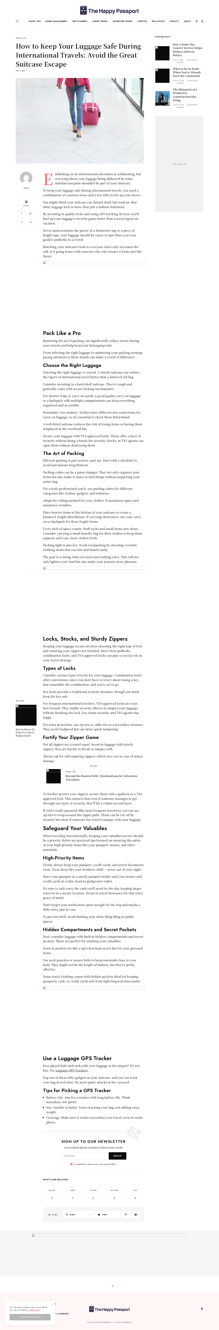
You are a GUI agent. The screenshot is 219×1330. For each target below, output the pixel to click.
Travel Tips (21, 38)
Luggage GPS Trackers (71, 1070)
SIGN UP (118, 1155)
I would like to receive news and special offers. (95, 1164)
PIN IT (96, 295)
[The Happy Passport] (109, 10)
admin (26, 188)
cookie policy (34, 1310)
